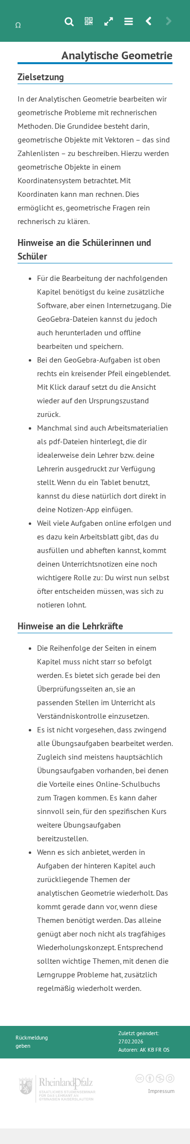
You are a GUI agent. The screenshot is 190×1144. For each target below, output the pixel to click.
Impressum (161, 1091)
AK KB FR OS (155, 1050)
